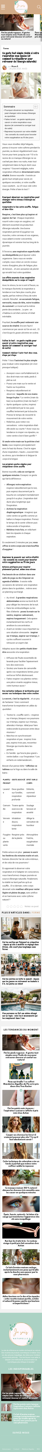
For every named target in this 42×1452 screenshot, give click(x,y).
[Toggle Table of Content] (34, 107)
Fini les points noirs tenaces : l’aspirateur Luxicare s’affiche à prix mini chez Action (21, 1110)
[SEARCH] (39, 7)
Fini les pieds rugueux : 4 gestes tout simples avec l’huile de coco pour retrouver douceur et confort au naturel (16, 36)
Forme (36, 913)
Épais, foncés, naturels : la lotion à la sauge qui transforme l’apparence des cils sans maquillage (21, 1216)
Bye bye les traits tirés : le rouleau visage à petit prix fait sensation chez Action (21, 1243)
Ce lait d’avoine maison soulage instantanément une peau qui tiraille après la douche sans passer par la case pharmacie (26, 1418)
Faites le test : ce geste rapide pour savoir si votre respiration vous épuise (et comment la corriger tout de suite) (20, 124)
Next (41, 27)
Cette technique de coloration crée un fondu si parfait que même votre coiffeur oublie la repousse (21, 1163)
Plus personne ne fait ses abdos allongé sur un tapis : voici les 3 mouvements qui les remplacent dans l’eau (20, 1015)
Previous (1, 27)
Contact (16, 1449)
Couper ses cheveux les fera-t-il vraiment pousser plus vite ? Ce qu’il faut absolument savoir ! (21, 1137)
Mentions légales (28, 1449)
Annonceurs (6, 1449)
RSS (38, 1449)
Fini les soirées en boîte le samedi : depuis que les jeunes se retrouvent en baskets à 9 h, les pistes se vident (20, 981)
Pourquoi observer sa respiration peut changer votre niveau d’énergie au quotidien (20, 113)
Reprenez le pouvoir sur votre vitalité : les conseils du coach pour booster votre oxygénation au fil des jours (20, 134)
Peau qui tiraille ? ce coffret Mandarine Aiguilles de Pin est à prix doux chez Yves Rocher (21, 1084)
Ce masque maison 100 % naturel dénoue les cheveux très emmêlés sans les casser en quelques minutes (21, 1190)
